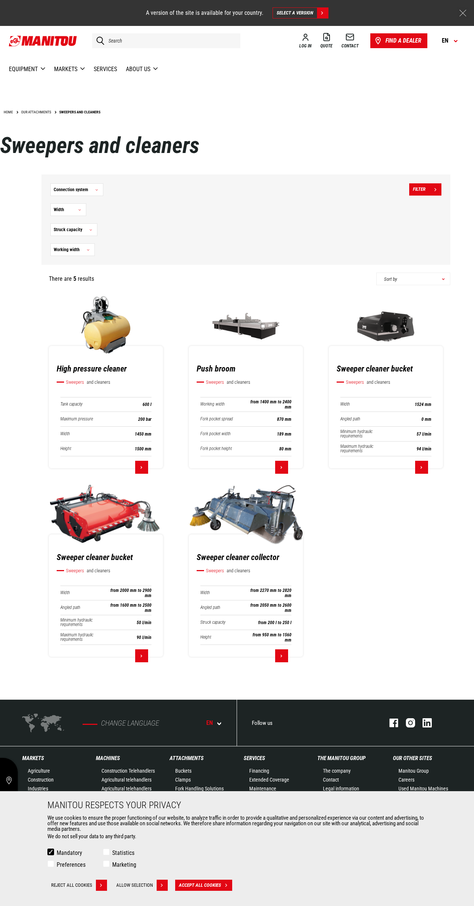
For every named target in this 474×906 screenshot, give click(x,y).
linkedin (423, 722)
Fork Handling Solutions (199, 789)
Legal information (341, 789)
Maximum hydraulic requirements (356, 448)
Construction (41, 780)
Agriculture (39, 771)
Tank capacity (71, 404)
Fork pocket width (215, 434)
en (209, 722)
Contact (331, 780)
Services (254, 758)
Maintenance (262, 789)
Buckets (183, 771)
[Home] (43, 40)
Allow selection (134, 885)
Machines (108, 758)
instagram (406, 722)
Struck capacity (213, 622)
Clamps (183, 780)
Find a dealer (403, 40)
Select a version (295, 13)
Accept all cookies (200, 885)
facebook (390, 722)
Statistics (123, 852)
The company (337, 771)
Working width (212, 404)
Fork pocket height (216, 449)
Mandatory (69, 852)
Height (65, 449)
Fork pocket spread (216, 419)
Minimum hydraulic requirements (356, 434)
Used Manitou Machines (423, 789)
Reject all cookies (71, 885)
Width (65, 434)
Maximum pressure (76, 419)
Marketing (124, 864)
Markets (33, 758)
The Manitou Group (341, 758)
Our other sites (412, 758)
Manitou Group (413, 771)
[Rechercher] (98, 40)
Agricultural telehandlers (126, 780)
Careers (406, 780)
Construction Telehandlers (128, 771)
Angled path (350, 419)
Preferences (71, 864)
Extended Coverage (269, 780)
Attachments (187, 758)
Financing (259, 771)
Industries (38, 789)
